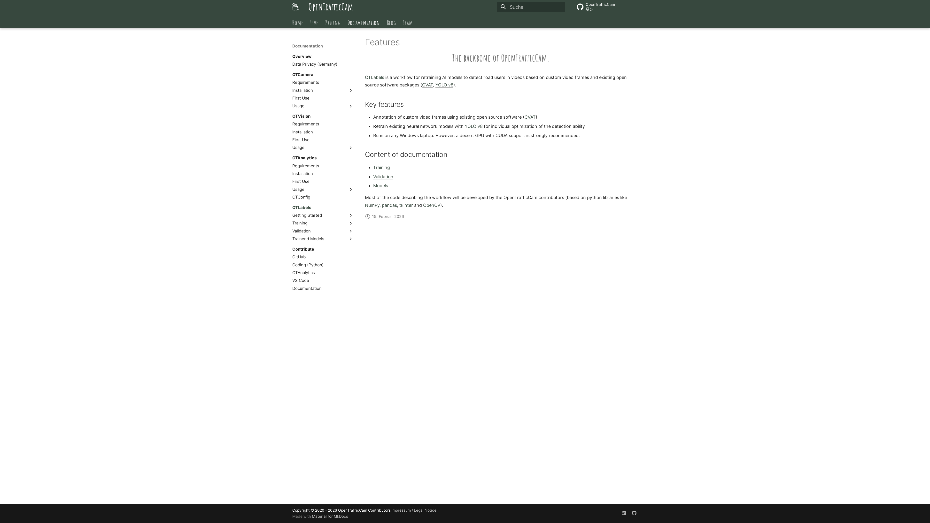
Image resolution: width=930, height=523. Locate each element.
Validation (383, 176)
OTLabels (374, 77)
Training (381, 167)
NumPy (372, 205)
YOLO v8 (444, 84)
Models (380, 185)
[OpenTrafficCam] (296, 7)
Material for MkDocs (330, 516)
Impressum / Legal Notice (414, 510)
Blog (391, 23)
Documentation (363, 23)
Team (408, 23)
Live (314, 23)
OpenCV (431, 205)
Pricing (333, 23)
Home (297, 23)
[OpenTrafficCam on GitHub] (634, 513)
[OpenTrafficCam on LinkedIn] (623, 513)
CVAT (427, 84)
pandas (389, 205)
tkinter (406, 205)
